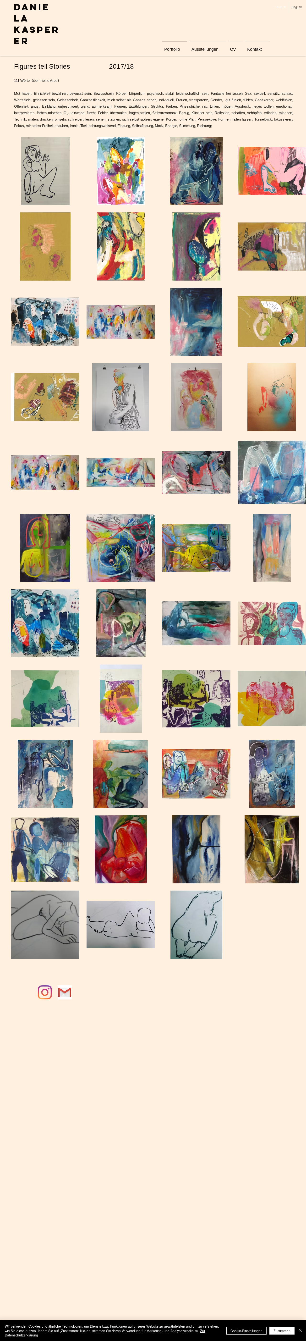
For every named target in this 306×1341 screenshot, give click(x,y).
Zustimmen (281, 1330)
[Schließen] (300, 1330)
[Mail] (65, 992)
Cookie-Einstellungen (246, 1330)
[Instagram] (45, 992)
